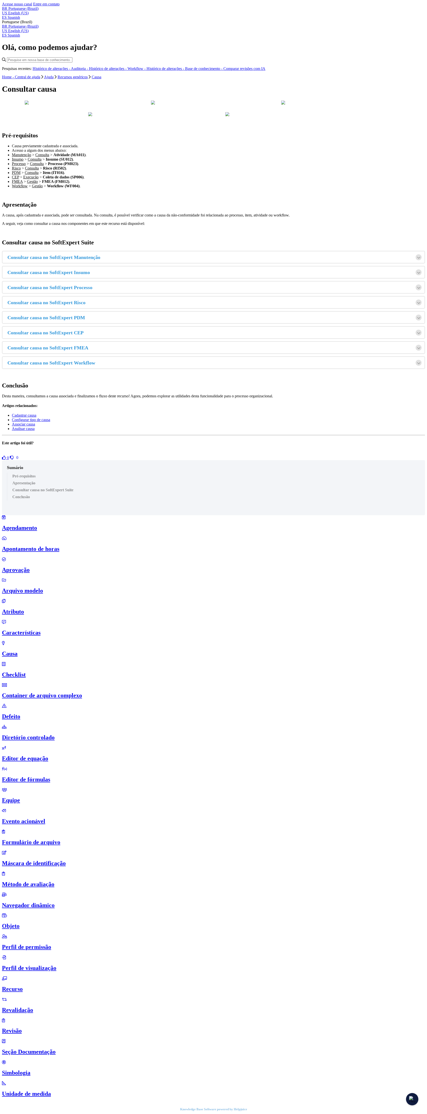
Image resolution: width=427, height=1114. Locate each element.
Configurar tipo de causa (31, 420)
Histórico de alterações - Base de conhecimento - (185, 68)
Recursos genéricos (73, 77)
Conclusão (21, 497)
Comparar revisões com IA (244, 68)
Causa (96, 77)
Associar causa (23, 424)
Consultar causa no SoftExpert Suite (42, 490)
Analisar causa (23, 429)
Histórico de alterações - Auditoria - (61, 68)
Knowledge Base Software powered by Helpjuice (213, 1109)
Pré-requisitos (24, 476)
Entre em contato (46, 4)
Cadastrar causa (24, 415)
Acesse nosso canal (17, 4)
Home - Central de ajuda (21, 77)
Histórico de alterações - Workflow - (118, 68)
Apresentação (23, 483)
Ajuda (49, 77)
